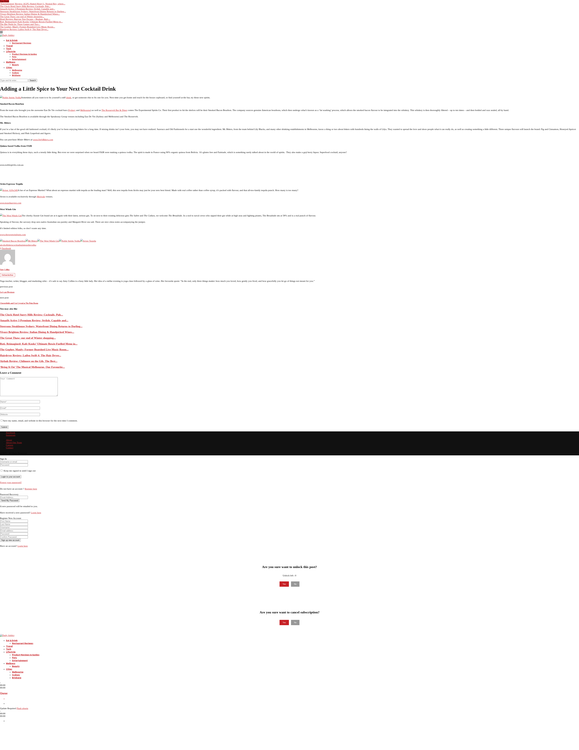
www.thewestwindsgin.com (13, 234)
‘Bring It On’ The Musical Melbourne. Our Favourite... (32, 367)
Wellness (10, 62)
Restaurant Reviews (21, 43)
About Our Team (14, 442)
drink (68, 97)
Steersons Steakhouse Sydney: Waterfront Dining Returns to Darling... (33, 11)
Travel (9, 45)
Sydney (15, 72)
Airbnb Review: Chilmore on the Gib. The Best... (28, 361)
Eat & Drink (11, 40)
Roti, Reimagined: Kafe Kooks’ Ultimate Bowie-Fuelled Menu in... (31, 22)
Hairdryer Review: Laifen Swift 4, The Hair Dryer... (24, 29)
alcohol (3, 245)
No (295, 584)
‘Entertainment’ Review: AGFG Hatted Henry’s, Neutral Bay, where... (32, 4)
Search (33, 80)
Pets (14, 56)
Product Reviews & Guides (24, 54)
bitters (10, 245)
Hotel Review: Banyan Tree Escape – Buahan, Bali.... (25, 19)
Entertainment (19, 59)
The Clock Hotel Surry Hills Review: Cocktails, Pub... (25, 6)
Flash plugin (22, 708)
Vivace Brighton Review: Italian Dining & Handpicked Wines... (30, 14)
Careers (9, 445)
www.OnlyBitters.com (43, 139)
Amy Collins (5, 270)
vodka (33, 245)
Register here (31, 489)
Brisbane (16, 75)
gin (22, 245)
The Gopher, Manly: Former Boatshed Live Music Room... (27, 27)
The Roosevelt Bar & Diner (114, 110)
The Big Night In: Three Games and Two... (20, 24)
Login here (36, 512)
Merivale (41, 196)
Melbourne (17, 70)
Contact (9, 447)
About (9, 440)
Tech (8, 48)
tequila (27, 245)
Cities (9, 67)
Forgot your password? (11, 482)
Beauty (15, 64)
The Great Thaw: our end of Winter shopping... (22, 16)
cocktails (17, 245)
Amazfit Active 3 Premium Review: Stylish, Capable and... (27, 9)
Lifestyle (11, 51)
